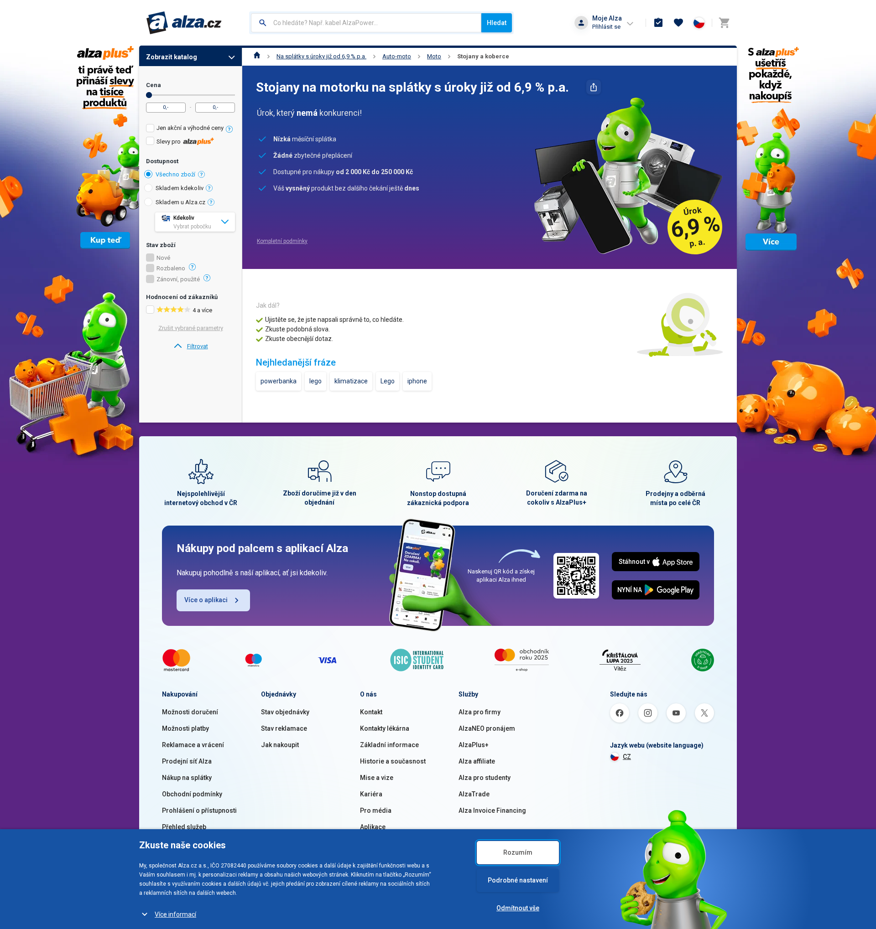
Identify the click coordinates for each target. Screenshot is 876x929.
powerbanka (279, 381)
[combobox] (366, 22)
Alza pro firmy (480, 712)
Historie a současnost (393, 761)
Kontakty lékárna (384, 728)
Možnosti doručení (190, 712)
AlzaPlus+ (474, 744)
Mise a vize (376, 777)
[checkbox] (190, 129)
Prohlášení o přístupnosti (199, 810)
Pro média (375, 810)
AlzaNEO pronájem (487, 728)
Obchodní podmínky (192, 794)
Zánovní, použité (178, 279)
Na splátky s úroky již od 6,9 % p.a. (321, 56)
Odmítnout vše (517, 908)
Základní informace (389, 744)
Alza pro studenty (485, 777)
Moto (434, 56)
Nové (163, 258)
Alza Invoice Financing (492, 810)
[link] (190, 346)
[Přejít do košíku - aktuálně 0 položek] (724, 22)
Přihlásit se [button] (606, 26)
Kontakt (371, 712)
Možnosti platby (185, 728)
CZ (627, 756)
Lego (388, 381)
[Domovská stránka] (257, 56)
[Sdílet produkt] (593, 87)
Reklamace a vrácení (193, 744)
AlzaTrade (474, 794)
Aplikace (373, 827)
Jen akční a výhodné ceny (190, 127)
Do (149, 95)
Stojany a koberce (483, 56)
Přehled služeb (184, 827)
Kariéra (371, 794)
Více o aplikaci (206, 600)
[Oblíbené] (678, 22)
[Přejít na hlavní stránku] (184, 22)
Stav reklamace (284, 728)
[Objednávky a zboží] (658, 22)
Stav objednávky (285, 712)
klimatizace (351, 381)
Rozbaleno (170, 268)
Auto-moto (396, 56)
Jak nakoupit (280, 744)
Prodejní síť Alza (187, 761)
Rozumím (517, 852)
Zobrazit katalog (171, 57)
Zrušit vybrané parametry (190, 328)
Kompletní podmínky (282, 241)
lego (315, 381)
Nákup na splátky (187, 777)
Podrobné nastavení (518, 880)
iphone (417, 381)
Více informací (175, 914)
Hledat (496, 22)
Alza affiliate (477, 761)
